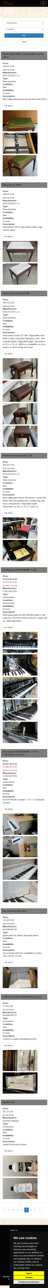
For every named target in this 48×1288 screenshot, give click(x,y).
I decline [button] (29, 1277)
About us (14, 1230)
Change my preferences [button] (28, 1282)
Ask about (8, 106)
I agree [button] (29, 1273)
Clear (24, 42)
